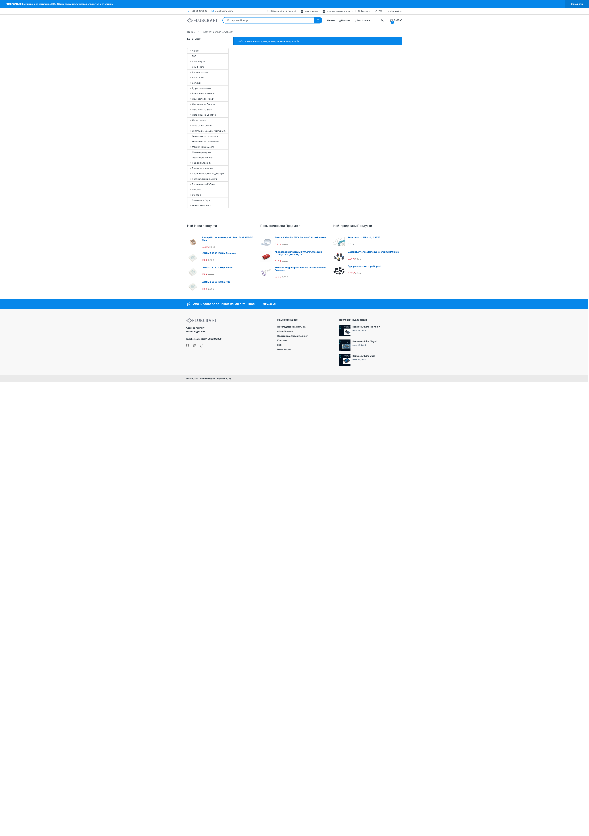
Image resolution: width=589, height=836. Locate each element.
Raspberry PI (198, 61)
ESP (194, 56)
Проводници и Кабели (203, 184)
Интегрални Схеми (202, 125)
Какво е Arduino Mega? (364, 341)
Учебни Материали (201, 205)
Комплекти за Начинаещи (205, 136)
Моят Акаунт (396, 11)
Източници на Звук (202, 109)
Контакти (365, 11)
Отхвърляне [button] (576, 4)
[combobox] (268, 20)
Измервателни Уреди (203, 98)
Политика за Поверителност (339, 11)
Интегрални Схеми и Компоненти (209, 131)
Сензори (196, 195)
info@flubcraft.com (224, 11)
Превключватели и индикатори (208, 173)
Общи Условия (311, 11)
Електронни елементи (203, 93)
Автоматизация (200, 72)
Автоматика (198, 77)
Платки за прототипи (202, 168)
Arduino (196, 50)
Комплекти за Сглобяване (205, 141)
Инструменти (199, 120)
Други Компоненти (201, 88)
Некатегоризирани (201, 152)
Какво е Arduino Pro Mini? (366, 326)
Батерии (196, 82)
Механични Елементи (203, 146)
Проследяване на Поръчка (283, 11)
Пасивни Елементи (201, 162)
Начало (191, 32)
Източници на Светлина (204, 114)
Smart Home (198, 67)
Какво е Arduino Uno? (363, 356)
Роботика (197, 189)
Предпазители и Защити (204, 179)
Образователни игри (202, 157)
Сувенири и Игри (201, 200)
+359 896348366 (199, 11)
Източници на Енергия (203, 104)
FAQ (380, 11)
